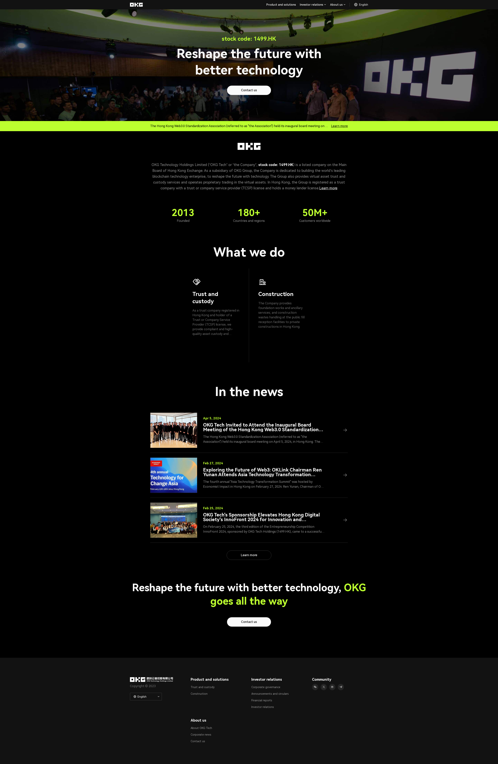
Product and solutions (281, 4)
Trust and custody (203, 687)
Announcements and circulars (270, 693)
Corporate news (201, 734)
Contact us (198, 741)
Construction (199, 693)
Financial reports (261, 700)
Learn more (339, 126)
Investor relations (262, 707)
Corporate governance (265, 687)
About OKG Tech (201, 728)
